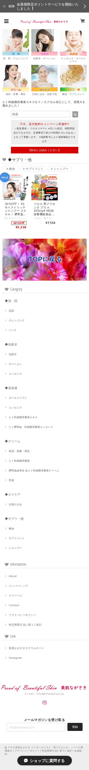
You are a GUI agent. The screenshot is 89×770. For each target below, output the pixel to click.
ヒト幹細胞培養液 (19, 460)
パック (13, 330)
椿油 (11, 168)
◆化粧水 (11, 344)
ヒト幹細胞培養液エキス (23, 417)
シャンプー (60, 168)
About (13, 576)
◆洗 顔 (11, 301)
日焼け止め (15, 504)
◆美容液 (11, 388)
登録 (75, 727)
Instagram (15, 657)
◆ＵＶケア (12, 494)
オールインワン (18, 397)
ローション (15, 364)
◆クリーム (12, 441)
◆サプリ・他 (14, 518)
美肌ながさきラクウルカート (26, 648)
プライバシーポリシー (22, 615)
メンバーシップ (18, 585)
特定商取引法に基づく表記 (25, 624)
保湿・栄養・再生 (19, 451)
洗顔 (11, 310)
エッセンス (15, 373)
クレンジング (16, 320)
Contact (14, 605)
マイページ (15, 595)
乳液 (11, 480)
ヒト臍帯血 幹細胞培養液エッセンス (32, 427)
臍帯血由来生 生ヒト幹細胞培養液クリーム (34, 470)
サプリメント (34, 168)
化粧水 (13, 354)
